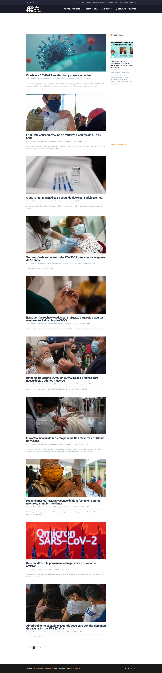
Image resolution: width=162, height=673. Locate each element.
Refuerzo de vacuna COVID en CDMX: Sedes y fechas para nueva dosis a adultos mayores (62, 379)
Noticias (110, 2)
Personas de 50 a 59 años (55, 141)
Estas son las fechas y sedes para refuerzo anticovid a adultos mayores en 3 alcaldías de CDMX (65, 319)
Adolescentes (42, 201)
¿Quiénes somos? (80, 2)
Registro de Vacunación (121, 2)
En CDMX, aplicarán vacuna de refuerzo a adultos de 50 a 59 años (63, 136)
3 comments (77, 263)
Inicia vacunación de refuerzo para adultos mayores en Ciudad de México (65, 439)
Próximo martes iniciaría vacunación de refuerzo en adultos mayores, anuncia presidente (63, 502)
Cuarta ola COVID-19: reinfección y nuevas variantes (58, 75)
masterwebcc (32, 78)
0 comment (70, 78)
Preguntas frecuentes (72, 9)
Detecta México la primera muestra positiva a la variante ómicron (61, 564)
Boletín (54, 78)
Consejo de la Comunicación (44, 668)
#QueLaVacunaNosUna (44, 78)
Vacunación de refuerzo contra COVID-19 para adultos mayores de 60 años (65, 259)
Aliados (89, 2)
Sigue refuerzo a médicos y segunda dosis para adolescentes (64, 197)
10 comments (69, 384)
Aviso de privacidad (75, 668)
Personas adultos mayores (63, 263)
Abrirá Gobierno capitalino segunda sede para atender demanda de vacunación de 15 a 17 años (66, 627)
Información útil (60, 78)
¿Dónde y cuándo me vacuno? (126, 9)
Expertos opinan (92, 9)
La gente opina (107, 9)
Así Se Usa (133, 2)
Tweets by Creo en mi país (118, 144)
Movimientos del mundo (99, 2)
